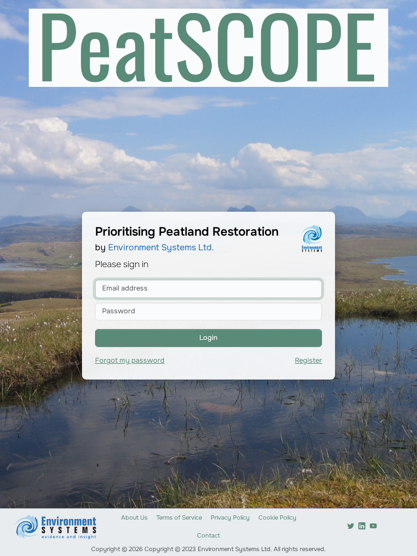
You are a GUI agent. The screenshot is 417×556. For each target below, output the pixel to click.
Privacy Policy (230, 517)
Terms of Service (179, 517)
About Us (134, 517)
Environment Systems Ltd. (161, 247)
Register (308, 360)
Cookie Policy (277, 517)
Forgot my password (130, 360)
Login (208, 337)
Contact (208, 535)
